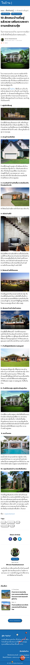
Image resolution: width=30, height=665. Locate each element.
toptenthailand (9, 514)
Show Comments (15, 620)
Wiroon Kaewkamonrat (11, 38)
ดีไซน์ (17, 522)
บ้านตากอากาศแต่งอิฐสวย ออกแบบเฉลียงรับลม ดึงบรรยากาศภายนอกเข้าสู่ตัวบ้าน (20, 595)
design (3, 522)
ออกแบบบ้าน (4, 525)
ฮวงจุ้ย (12, 525)
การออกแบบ (10, 522)
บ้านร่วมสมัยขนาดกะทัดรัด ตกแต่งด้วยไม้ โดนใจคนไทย (20, 607)
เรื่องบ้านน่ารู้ (10, 10)
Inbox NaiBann (24, 655)
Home (2, 10)
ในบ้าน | (6, 2)
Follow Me (15, 559)
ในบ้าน (12, 89)
